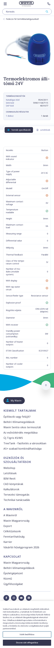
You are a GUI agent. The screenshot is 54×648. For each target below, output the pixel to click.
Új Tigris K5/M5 (13, 438)
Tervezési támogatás (16, 494)
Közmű (7, 578)
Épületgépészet (13, 573)
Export (7, 526)
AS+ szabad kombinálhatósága (22, 448)
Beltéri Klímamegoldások (19, 422)
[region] (27, 624)
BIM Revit (9, 478)
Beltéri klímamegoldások (18, 568)
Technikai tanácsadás (16, 500)
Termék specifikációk (21, 130)
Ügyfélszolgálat (13, 584)
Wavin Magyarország (16, 520)
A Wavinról (10, 515)
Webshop (9, 468)
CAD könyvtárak (13, 484)
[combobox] (27, 12)
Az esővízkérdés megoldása (20, 432)
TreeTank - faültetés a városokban (24, 443)
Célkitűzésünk (12, 531)
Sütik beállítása (27, 634)
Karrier (7, 542)
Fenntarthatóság (13, 536)
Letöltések (45, 130)
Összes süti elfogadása (27, 642)
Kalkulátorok (11, 489)
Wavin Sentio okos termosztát (22, 427)
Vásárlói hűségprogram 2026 (21, 547)
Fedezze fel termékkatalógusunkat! (22, 19)
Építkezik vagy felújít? (17, 416)
